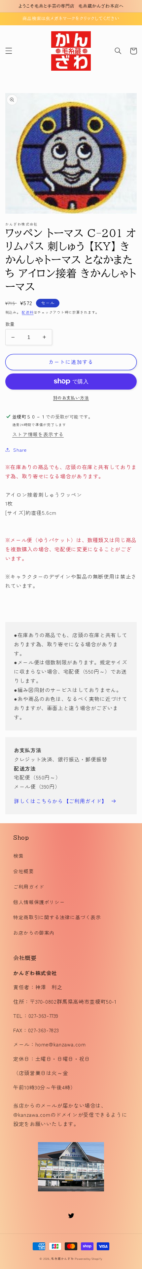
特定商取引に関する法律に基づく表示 (57, 917)
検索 (18, 855)
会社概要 (23, 871)
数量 (10, 324)
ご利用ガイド (28, 886)
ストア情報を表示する (38, 434)
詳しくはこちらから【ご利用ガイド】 (60, 801)
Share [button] (20, 449)
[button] (8, 51)
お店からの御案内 (33, 932)
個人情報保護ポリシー (39, 901)
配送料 (27, 312)
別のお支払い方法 (71, 398)
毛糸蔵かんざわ (62, 1259)
